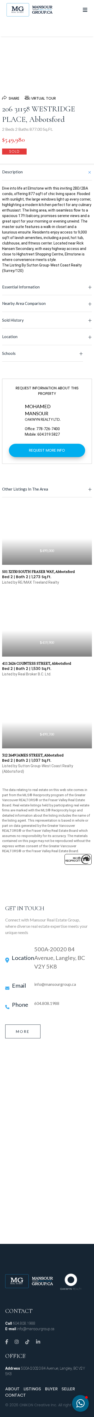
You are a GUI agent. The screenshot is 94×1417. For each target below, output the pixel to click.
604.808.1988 (46, 1003)
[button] (80, 1403)
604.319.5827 (48, 434)
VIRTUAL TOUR (43, 98)
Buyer (51, 1389)
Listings (32, 1389)
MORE (23, 1031)
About (12, 1389)
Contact (15, 1395)
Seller (68, 1389)
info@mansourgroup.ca (55, 984)
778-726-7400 (48, 429)
